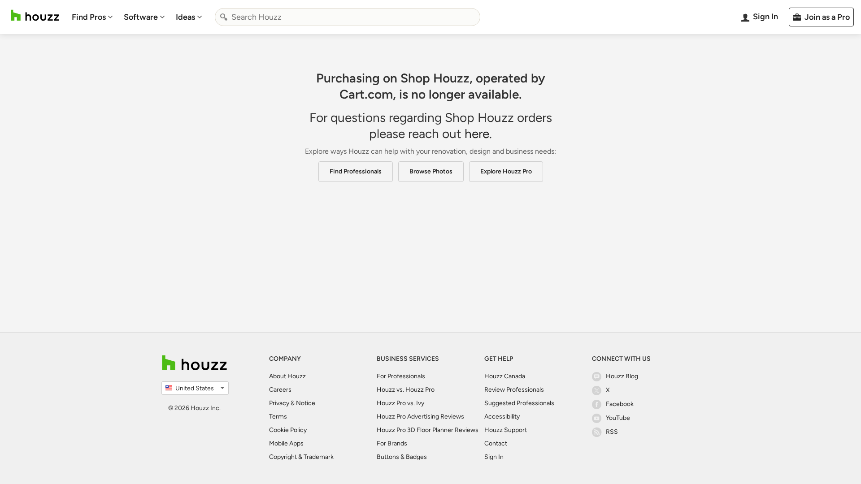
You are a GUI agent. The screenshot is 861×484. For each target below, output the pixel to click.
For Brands (392, 443)
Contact (495, 443)
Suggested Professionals (519, 403)
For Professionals (401, 376)
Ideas (185, 17)
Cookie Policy (288, 430)
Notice (305, 403)
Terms (278, 416)
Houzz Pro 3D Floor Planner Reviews (427, 430)
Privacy (279, 403)
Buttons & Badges (402, 457)
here (477, 133)
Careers (280, 389)
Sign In (494, 457)
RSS (612, 432)
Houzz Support (505, 430)
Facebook (620, 404)
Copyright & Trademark (301, 457)
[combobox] (347, 17)
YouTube (618, 418)
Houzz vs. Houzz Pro (406, 389)
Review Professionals (514, 389)
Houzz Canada (504, 376)
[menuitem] (92, 17)
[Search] (224, 17)
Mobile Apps (286, 443)
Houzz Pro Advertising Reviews (420, 416)
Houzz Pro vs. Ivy (400, 403)
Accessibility (502, 416)
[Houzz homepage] (35, 15)
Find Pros (89, 17)
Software (141, 17)
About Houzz (287, 376)
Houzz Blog (622, 376)
